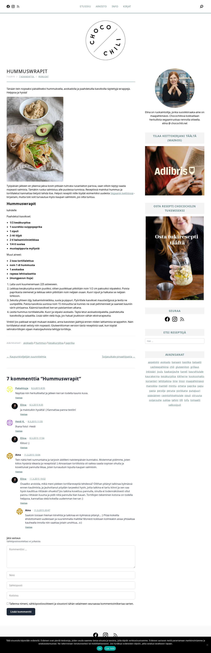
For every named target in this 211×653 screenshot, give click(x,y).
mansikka (151, 386)
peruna (171, 390)
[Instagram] (13, 6)
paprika (69, 343)
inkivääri (151, 371)
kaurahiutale (196, 371)
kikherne (182, 376)
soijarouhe (155, 400)
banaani (176, 362)
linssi (182, 381)
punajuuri (194, 390)
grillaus (194, 367)
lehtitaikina (164, 381)
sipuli (188, 395)
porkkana (182, 390)
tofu (186, 400)
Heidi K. (20, 421)
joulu (160, 371)
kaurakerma (152, 376)
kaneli (183, 371)
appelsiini (153, 362)
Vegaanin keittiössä (121, 193)
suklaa (166, 400)
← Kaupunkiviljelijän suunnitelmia (26, 356)
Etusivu (85, 6)
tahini (175, 400)
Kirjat (127, 6)
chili (172, 367)
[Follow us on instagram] (174, 319)
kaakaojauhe (171, 371)
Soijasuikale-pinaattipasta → (118, 356)
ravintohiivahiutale (172, 395)
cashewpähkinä (159, 367)
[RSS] (18, 6)
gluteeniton (182, 367)
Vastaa (18, 397)
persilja (161, 390)
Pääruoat (43, 76)
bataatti (196, 362)
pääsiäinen (154, 395)
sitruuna (197, 395)
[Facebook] (8, 6)
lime (175, 381)
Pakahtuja (21, 388)
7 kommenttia (27, 76)
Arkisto (101, 6)
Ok (99, 648)
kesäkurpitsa (55, 343)
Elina (23, 405)
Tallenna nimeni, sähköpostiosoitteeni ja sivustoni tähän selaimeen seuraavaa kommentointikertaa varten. (71, 603)
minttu (173, 386)
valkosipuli (175, 405)
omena (182, 386)
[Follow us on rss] (182, 319)
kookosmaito (196, 376)
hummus (41, 343)
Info (115, 6)
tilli (181, 400)
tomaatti (195, 400)
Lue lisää (110, 648)
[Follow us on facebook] (167, 319)
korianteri (151, 381)
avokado (28, 343)
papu (200, 386)
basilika (186, 362)
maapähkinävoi (195, 381)
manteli (163, 386)
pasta (152, 390)
